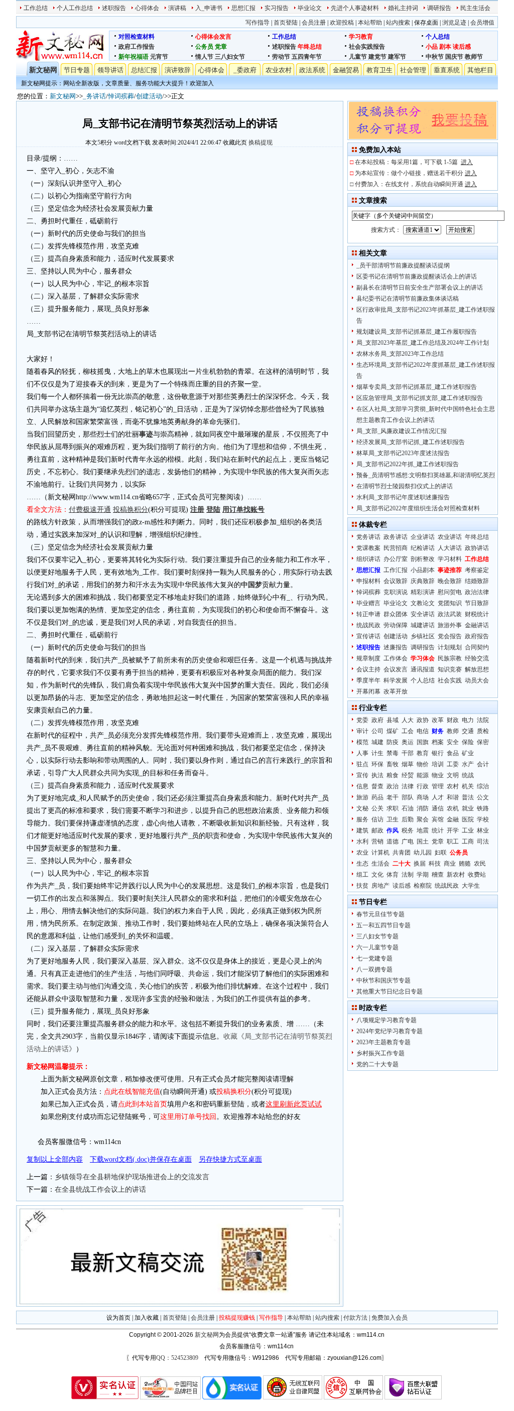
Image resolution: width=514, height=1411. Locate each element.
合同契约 (477, 647)
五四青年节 (307, 56)
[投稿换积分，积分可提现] (422, 136)
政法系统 (312, 70)
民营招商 (395, 547)
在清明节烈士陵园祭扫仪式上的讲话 (404, 486)
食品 (453, 753)
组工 (362, 874)
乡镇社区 (423, 636)
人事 (362, 753)
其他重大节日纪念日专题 (389, 991)
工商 (468, 841)
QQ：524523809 (177, 1357)
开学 (453, 830)
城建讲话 (423, 625)
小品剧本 (423, 570)
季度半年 (368, 680)
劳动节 (281, 56)
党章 (221, 46)
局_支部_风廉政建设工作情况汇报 (401, 431)
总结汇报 (144, 70)
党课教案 (368, 547)
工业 (468, 830)
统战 (468, 775)
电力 (468, 720)
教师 (453, 731)
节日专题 (77, 70)
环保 (377, 764)
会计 (483, 764)
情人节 (204, 56)
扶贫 (362, 885)
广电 (408, 841)
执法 (377, 775)
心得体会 (147, 8)
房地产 (380, 885)
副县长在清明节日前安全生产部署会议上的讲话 (419, 287)
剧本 (445, 46)
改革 (438, 720)
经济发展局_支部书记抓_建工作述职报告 (410, 442)
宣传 (362, 775)
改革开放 (395, 691)
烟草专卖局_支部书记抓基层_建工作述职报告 (416, 386)
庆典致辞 (423, 581)
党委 (362, 720)
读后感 (462, 46)
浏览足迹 (454, 22)
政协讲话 (477, 547)
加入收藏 (147, 1317)
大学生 (471, 885)
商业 (450, 863)
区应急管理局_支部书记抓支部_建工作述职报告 (419, 397)
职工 (453, 841)
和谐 (453, 797)
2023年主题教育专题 (383, 1042)
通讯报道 (423, 669)
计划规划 (450, 647)
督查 (377, 786)
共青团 (402, 852)
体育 (393, 874)
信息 (362, 786)
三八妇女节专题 (377, 936)
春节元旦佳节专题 (380, 914)
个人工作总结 (75, 8)
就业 (468, 808)
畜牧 (393, 764)
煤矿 (393, 731)
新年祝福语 (133, 56)
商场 (423, 797)
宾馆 (438, 819)
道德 (393, 841)
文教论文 (423, 603)
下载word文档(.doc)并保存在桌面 (141, 1159)
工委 (453, 764)
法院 (483, 720)
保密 (483, 742)
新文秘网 (43, 70)
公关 (377, 808)
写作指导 (257, 22)
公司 (377, 731)
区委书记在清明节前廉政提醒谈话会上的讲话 (416, 276)
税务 (408, 830)
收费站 (477, 874)
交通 (468, 731)
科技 (435, 863)
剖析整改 (423, 558)
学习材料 (450, 558)
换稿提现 (260, 142)
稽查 (438, 874)
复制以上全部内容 (55, 1159)
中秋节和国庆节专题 (383, 980)
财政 (453, 720)
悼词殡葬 (121, 96)
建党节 (377, 56)
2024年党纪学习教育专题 (389, 1031)
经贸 (408, 775)
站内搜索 (398, 22)
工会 (408, 731)
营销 (377, 841)
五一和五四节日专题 (383, 925)
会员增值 (482, 22)
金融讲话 (477, 625)
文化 (377, 874)
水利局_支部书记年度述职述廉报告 (403, 497)
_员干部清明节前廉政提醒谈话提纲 (403, 265)
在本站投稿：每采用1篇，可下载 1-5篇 (414, 162)
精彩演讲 (423, 592)
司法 (483, 841)
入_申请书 (208, 8)
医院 (468, 819)
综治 (483, 786)
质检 (483, 731)
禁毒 (393, 753)
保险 (468, 742)
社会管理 (413, 70)
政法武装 (450, 614)
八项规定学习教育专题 (386, 1020)
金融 (453, 819)
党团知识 (450, 603)
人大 (408, 720)
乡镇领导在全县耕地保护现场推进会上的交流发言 (132, 1177)
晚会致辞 (450, 581)
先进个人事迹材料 (355, 8)
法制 (408, 874)
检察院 (423, 885)
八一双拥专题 (374, 969)
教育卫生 (379, 70)
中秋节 (435, 56)
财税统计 (477, 614)
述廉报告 (395, 647)
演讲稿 (177, 8)
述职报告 (114, 8)
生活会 (380, 863)
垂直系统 (447, 70)
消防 (423, 808)
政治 (393, 786)
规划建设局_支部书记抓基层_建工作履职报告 (416, 331)
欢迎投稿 (342, 22)
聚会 (423, 819)
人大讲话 (450, 547)
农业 (362, 852)
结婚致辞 (477, 581)
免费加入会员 (389, 1317)
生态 (362, 863)
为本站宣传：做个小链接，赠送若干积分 (416, 173)
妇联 (441, 852)
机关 (468, 786)
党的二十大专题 (377, 1064)
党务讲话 (368, 536)
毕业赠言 (368, 603)
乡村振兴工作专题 (380, 1053)
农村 (453, 786)
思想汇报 (243, 8)
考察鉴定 (477, 570)
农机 (453, 808)
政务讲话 (395, 536)
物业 (438, 775)
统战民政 (368, 625)
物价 (423, 764)
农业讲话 (450, 536)
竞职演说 (395, 592)
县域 (393, 720)
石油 (408, 808)
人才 (438, 797)
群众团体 (395, 614)
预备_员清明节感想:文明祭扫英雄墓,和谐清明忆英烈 (425, 475)
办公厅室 (395, 558)
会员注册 (314, 22)
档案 (438, 742)
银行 (438, 753)
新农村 (456, 874)
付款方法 (355, 1317)
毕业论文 (310, 8)
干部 (408, 753)
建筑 (362, 830)
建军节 (397, 56)
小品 (432, 46)
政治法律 (477, 592)
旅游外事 (450, 625)
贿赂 (465, 863)
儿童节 (358, 56)
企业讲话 (423, 536)
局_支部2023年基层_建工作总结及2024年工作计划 (422, 342)
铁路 (483, 808)
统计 (438, 830)
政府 (377, 720)
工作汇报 (395, 570)
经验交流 (477, 658)
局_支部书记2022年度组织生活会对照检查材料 (418, 508)
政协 (423, 720)
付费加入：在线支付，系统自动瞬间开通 (416, 184)
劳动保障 (395, 625)
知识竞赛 (450, 669)
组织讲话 (368, 558)
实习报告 (277, 8)
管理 (438, 786)
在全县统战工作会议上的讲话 (100, 1189)
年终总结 (310, 46)
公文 (483, 797)
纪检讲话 (423, 547)
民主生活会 (475, 8)
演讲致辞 (178, 70)
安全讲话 (423, 614)
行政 (423, 786)
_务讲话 (94, 96)
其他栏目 (480, 70)
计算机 (380, 852)
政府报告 (477, 636)
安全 (453, 742)
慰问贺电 (450, 592)
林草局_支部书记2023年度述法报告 (403, 453)
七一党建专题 (374, 958)
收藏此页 (235, 142)
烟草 (408, 764)
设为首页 (118, 1317)
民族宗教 (450, 658)
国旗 (423, 742)
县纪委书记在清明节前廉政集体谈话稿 (407, 298)
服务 (362, 819)
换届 (420, 863)
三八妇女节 (230, 56)
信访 (377, 819)
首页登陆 (286, 22)
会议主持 (368, 669)
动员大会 (477, 680)
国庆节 (454, 56)
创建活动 (149, 96)
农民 (480, 863)
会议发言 (395, 669)
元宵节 (159, 56)
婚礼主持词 (403, 8)
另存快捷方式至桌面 (230, 1159)
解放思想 (477, 669)
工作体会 (395, 658)
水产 (468, 764)
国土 (423, 841)
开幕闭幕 (368, 691)
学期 (423, 874)
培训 (438, 764)
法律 (408, 786)
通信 (438, 808)
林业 (483, 830)
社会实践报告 (367, 46)
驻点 (362, 764)
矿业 (468, 753)
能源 (423, 775)
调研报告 (439, 8)
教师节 (474, 56)
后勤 (408, 819)
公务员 (204, 46)
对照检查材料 (136, 36)
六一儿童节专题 (377, 947)
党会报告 (450, 636)
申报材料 (368, 581)
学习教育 (361, 36)
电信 (423, 731)
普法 (468, 797)
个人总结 (438, 36)
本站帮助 (370, 22)
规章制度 (368, 658)
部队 (408, 797)
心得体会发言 (213, 36)
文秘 (362, 808)
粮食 (393, 775)
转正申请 (368, 614)
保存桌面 (426, 22)
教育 (423, 753)
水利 (362, 841)
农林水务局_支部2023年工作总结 (400, 353)
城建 (377, 742)
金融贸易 (346, 70)
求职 (393, 808)
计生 (377, 753)
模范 (362, 742)
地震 (423, 830)
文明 (453, 775)
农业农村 (279, 70)
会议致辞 (395, 581)
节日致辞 (477, 603)
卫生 (393, 819)
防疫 (393, 742)
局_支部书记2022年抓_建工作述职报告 (407, 464)
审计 (362, 731)
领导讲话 (110, 70)
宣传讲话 (368, 636)
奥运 (408, 742)
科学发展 (395, 680)
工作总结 (36, 8)
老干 (393, 797)
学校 (483, 819)
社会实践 (450, 680)
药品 (377, 797)
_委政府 (244, 70)
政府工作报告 (136, 46)
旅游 (362, 797)
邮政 (377, 830)
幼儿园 (423, 852)
